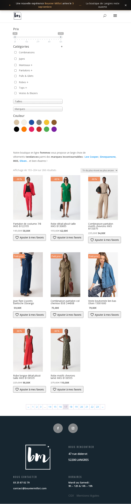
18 (71, 406)
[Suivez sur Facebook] (58, 428)
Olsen (23, 160)
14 (49, 406)
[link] (65, 5)
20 (81, 406)
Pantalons (24, 70)
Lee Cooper (91, 156)
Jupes (22, 58)
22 (92, 406)
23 (97, 406)
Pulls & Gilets (26, 75)
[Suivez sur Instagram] (73, 428)
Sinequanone (108, 156)
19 (76, 406)
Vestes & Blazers (28, 93)
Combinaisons (27, 52)
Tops (22, 87)
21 (86, 406)
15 (55, 406)
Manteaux (24, 65)
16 (60, 406)
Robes (22, 82)
